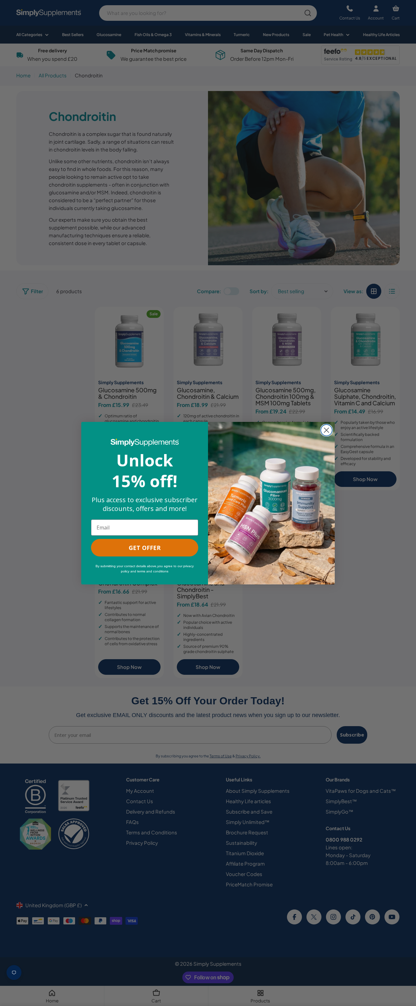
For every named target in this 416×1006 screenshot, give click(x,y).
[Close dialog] (326, 430)
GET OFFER (145, 548)
